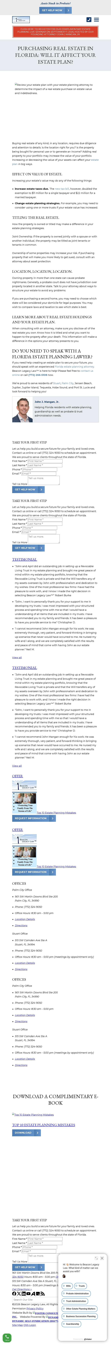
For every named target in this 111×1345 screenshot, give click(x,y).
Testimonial (24, 559)
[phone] (88, 19)
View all (17, 657)
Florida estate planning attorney (74, 366)
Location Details (25, 919)
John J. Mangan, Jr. (47, 401)
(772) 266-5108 (37, 375)
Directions (21, 925)
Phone (17, 469)
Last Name (19, 465)
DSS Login (30, 1325)
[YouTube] (28, 1294)
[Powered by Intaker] (88, 1339)
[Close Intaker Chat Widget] (102, 1258)
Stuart (57, 383)
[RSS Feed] (43, 1294)
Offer (17, 776)
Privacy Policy (35, 1308)
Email (16, 473)
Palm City (67, 383)
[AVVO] (33, 1294)
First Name (19, 461)
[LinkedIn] (24, 1294)
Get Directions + (22, 1289)
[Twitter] (19, 1294)
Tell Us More (19, 484)
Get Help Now (52, 10)
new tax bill (62, 188)
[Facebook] (14, 1294)
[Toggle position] (96, 1258)
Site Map (17, 1325)
